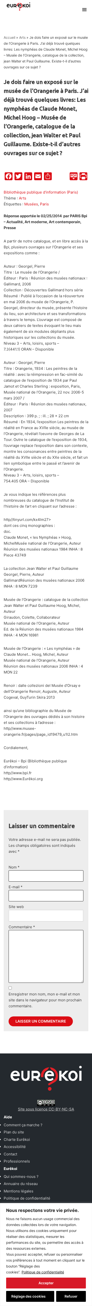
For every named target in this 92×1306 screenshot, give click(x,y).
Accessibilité (15, 1146)
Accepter (46, 1283)
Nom (14, 867)
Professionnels (17, 1161)
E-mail (16, 887)
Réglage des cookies (28, 1296)
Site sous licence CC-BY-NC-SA (46, 1109)
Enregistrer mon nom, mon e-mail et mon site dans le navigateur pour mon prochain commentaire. (45, 1000)
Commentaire (22, 927)
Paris (44, 204)
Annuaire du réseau (21, 1183)
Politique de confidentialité (43, 1272)
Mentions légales (18, 1191)
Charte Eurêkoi (17, 1139)
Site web (16, 906)
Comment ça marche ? (23, 1125)
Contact (10, 1154)
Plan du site (14, 1132)
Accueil (9, 37)
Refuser (71, 1296)
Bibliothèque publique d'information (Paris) (41, 192)
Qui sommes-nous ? (21, 1176)
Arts (22, 37)
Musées (31, 204)
